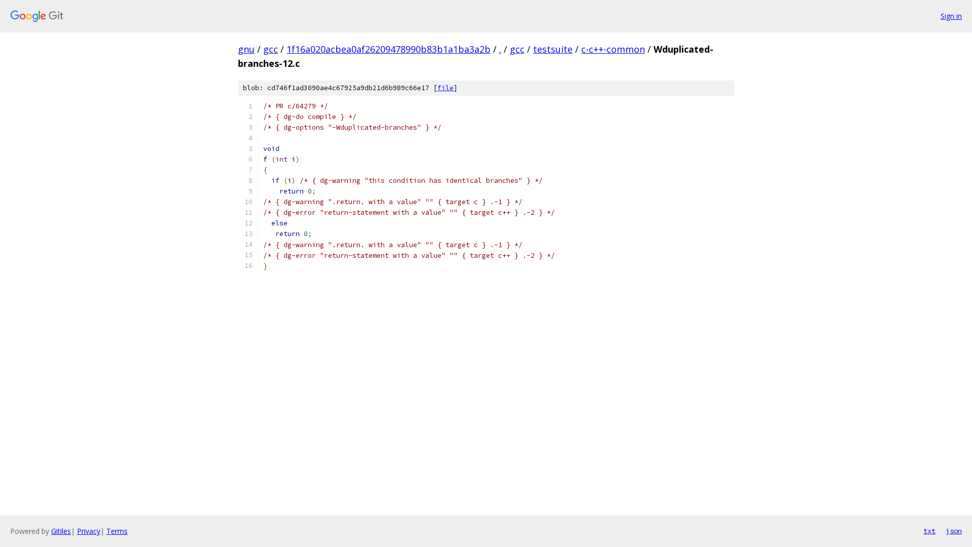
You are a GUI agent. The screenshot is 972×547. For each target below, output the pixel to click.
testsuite (553, 49)
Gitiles (61, 531)
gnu (246, 49)
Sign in (951, 16)
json (954, 530)
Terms (117, 531)
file (445, 88)
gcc (270, 49)
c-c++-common (613, 49)
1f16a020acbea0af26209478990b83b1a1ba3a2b (389, 49)
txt (929, 530)
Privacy (88, 531)
